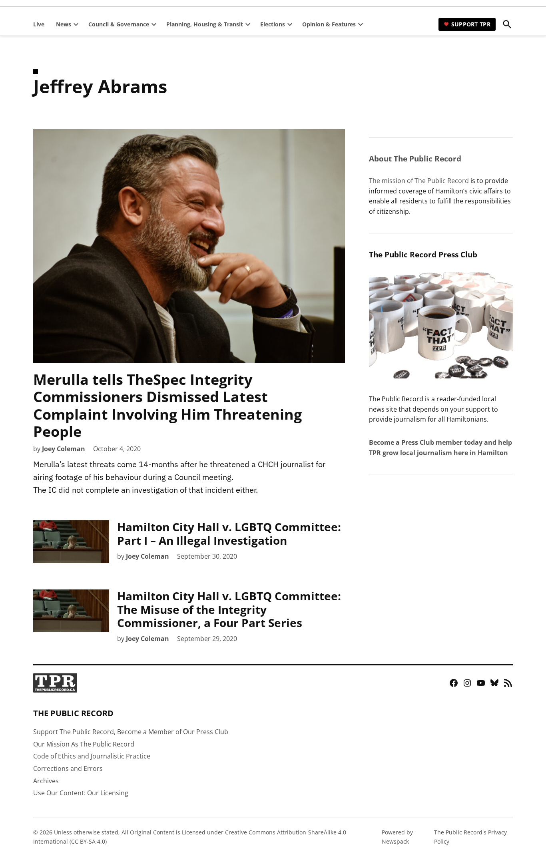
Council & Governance (118, 24)
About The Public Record (415, 158)
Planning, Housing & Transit (204, 24)
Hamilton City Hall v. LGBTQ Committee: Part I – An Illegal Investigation (229, 533)
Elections (272, 24)
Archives (46, 780)
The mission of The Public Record (419, 180)
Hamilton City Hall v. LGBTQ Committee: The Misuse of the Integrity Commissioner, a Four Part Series (229, 609)
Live (38, 24)
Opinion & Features (329, 24)
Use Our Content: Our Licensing (80, 792)
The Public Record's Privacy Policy (470, 836)
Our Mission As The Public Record (83, 744)
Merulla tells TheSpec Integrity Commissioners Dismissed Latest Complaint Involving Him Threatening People (167, 405)
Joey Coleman (63, 448)
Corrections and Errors (68, 768)
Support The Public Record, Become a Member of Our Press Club (130, 731)
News (63, 24)
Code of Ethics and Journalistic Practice (91, 756)
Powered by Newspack (397, 836)
